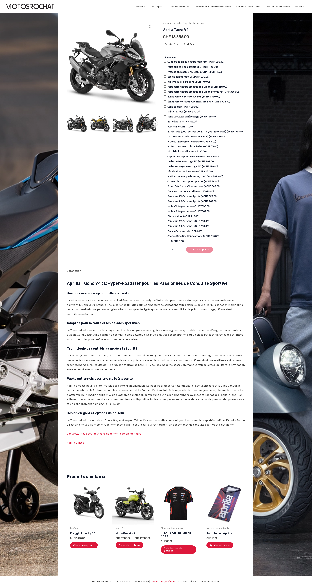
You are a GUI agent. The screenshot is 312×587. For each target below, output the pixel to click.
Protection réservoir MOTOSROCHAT (195, 71)
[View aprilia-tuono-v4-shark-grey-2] (146, 123)
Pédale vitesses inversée (190, 171)
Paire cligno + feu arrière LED (192, 66)
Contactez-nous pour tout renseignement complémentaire (104, 433)
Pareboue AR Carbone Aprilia (192, 201)
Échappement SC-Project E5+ (193, 96)
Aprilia (178, 23)
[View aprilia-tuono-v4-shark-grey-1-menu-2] (77, 123)
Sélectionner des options (174, 549)
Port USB (180, 126)
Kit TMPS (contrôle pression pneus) (196, 136)
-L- (176, 241)
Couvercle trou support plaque (193, 181)
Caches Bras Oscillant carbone (193, 236)
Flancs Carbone (184, 231)
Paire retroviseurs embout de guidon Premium (203, 91)
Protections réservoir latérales (192, 146)
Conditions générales (163, 581)
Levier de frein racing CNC (190, 161)
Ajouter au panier (199, 249)
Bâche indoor (183, 216)
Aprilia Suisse (75, 442)
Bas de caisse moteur (188, 76)
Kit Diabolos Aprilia (187, 151)
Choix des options (84, 545)
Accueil (167, 23)
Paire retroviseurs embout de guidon (197, 86)
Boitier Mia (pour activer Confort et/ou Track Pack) (205, 131)
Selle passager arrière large (191, 116)
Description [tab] (74, 270)
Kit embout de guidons (188, 81)
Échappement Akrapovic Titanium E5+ (198, 101)
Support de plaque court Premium (195, 61)
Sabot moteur (183, 111)
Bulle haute (182, 121)
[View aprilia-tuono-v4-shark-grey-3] (123, 123)
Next (155, 123)
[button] (163, 6)
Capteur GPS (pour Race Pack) (193, 156)
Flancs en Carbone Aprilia (190, 191)
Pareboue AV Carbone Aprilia (192, 196)
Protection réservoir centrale (191, 141)
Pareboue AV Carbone (188, 221)
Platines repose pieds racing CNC (195, 176)
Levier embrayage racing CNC (192, 166)
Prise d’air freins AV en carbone (193, 186)
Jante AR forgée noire (188, 211)
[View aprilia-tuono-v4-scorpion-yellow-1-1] (100, 123)
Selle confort (183, 106)
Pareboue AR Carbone (188, 226)
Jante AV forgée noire (188, 206)
